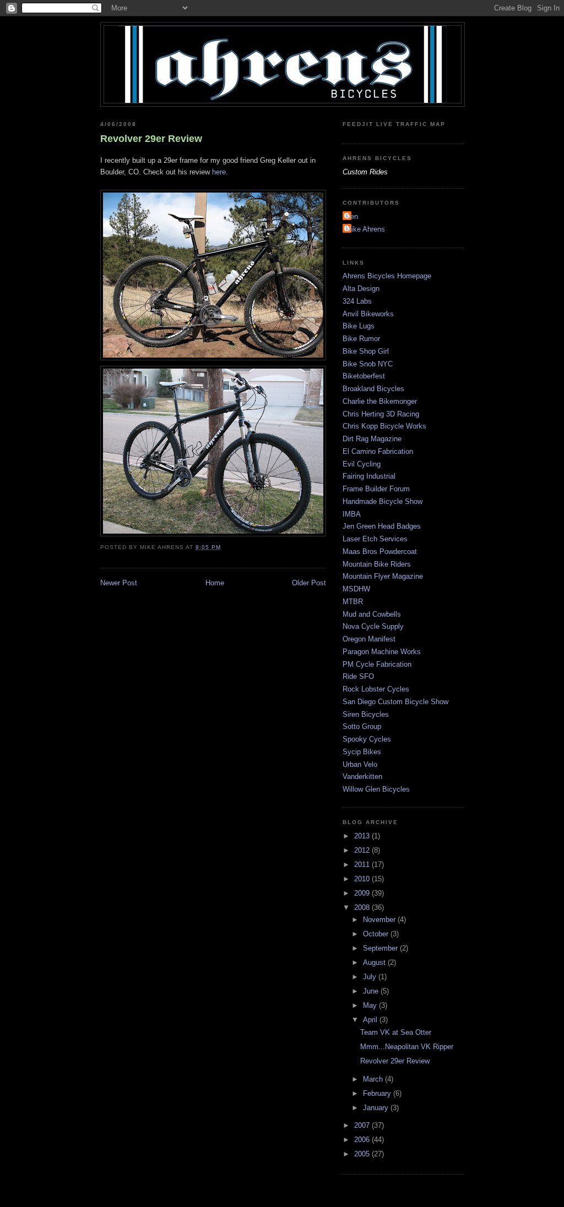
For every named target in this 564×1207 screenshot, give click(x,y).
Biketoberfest (364, 376)
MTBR (353, 601)
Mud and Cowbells (372, 614)
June (372, 991)
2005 (363, 1154)
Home (214, 583)
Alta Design (361, 288)
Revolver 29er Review (151, 138)
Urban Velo (360, 764)
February (378, 1093)
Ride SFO (358, 676)
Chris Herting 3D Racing (381, 414)
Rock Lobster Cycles (376, 689)
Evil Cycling (362, 464)
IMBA (352, 514)
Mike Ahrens (365, 229)
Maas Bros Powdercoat (380, 551)
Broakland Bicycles (373, 389)
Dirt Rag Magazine (372, 439)
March (374, 1079)
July (370, 977)
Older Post (309, 583)
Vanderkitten (362, 776)
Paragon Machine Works (382, 652)
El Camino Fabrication (378, 451)
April (371, 1020)
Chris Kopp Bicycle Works (384, 426)
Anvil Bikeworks (368, 314)
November (380, 919)
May (371, 1005)
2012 (363, 850)
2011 (363, 864)
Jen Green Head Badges (382, 526)
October (377, 934)
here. (220, 172)
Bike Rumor (361, 338)
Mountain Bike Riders (377, 564)
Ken (351, 216)
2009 (363, 893)
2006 (363, 1139)
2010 (363, 879)
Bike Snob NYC (368, 364)
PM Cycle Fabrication (377, 664)
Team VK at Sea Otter (395, 1032)
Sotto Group (362, 726)
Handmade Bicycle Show (382, 501)
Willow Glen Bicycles (376, 789)
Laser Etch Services (375, 539)
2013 (363, 836)
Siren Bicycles (366, 714)
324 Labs (357, 301)
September (381, 948)
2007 (363, 1125)
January (377, 1108)
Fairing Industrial (369, 476)
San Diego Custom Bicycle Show (395, 702)
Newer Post (118, 583)
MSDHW (356, 589)
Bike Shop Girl (366, 351)
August (375, 962)
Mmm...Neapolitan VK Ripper (406, 1047)
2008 (363, 907)
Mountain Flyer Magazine (383, 576)
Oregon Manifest (369, 639)
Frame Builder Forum (376, 489)
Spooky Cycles (367, 739)
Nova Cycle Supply (373, 626)
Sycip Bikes (362, 752)
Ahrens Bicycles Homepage (387, 276)
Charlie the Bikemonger (380, 401)
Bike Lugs (359, 326)
